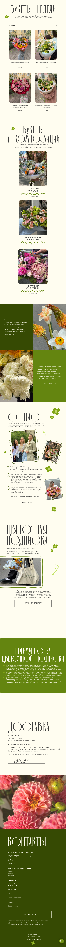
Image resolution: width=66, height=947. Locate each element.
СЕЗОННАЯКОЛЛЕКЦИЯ (33, 190)
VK (9, 877)
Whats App (11, 875)
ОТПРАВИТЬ (30, 914)
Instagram (10, 871)
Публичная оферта (33, 934)
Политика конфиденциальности (32, 936)
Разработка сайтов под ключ (33, 939)
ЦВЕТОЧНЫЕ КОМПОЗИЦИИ (33, 287)
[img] (33, 168)
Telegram (10, 873)
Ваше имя (10, 902)
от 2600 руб (33, 196)
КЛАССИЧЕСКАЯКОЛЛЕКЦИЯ (33, 239)
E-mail (9, 893)
